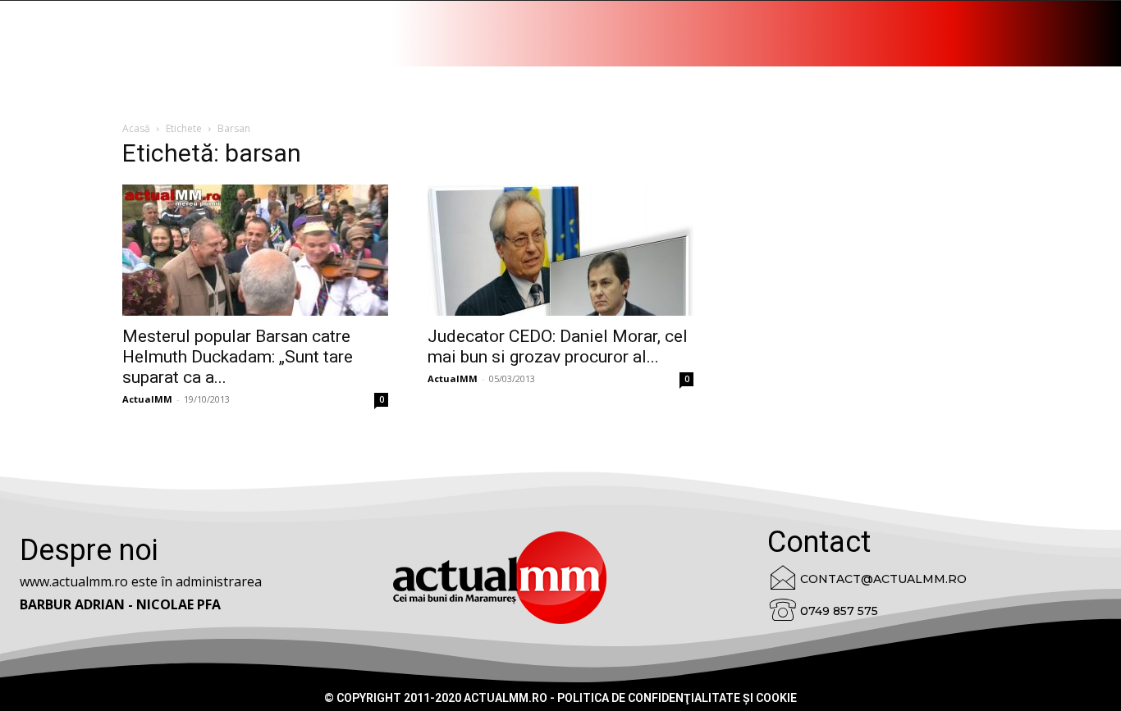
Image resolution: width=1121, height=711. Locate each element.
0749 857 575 (839, 611)
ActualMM (147, 399)
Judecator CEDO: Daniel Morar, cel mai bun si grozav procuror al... (558, 346)
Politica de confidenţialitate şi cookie (677, 697)
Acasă (136, 128)
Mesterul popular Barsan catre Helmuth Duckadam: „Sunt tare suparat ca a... (237, 356)
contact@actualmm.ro (883, 579)
